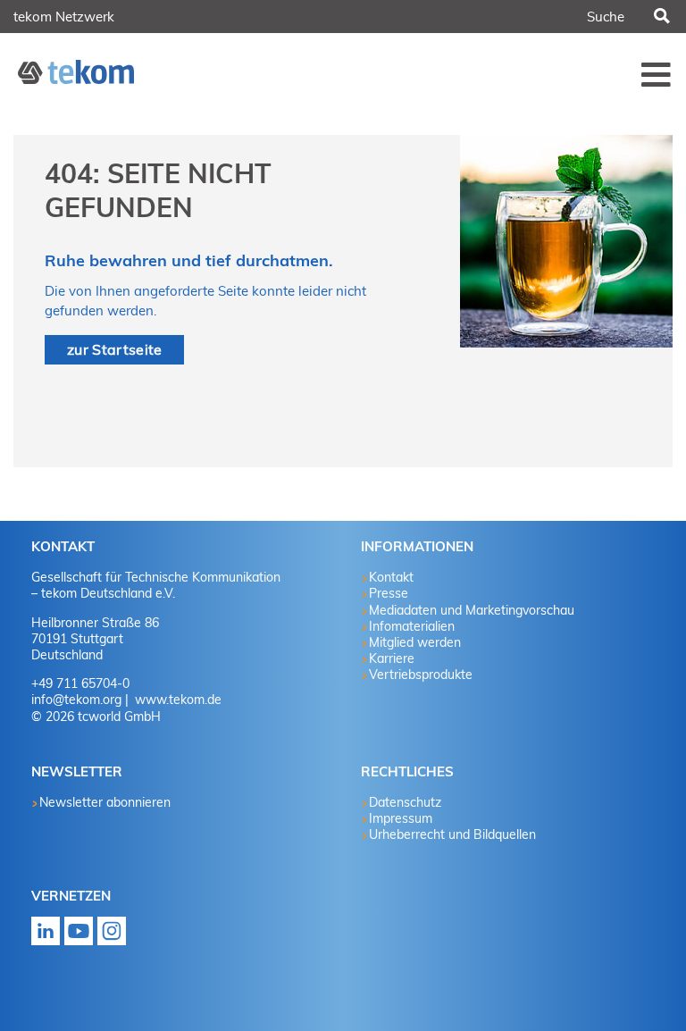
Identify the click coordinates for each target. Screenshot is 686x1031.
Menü (656, 74)
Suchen (660, 17)
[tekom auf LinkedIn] (45, 936)
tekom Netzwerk (63, 16)
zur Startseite (114, 349)
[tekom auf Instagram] (111, 936)
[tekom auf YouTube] (78, 936)
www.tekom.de (176, 700)
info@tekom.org (76, 700)
